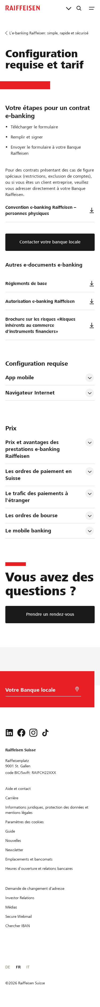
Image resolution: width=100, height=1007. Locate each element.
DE (7, 967)
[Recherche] (79, 8)
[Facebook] (21, 733)
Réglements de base (26, 283)
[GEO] (77, 689)
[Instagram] (33, 733)
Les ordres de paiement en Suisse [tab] (39, 474)
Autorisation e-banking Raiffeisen (40, 301)
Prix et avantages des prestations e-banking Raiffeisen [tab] (33, 449)
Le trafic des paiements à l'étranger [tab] (37, 496)
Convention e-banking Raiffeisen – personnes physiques (40, 210)
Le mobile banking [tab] (28, 531)
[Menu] (92, 8)
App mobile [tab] (19, 377)
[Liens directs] (68, 8)
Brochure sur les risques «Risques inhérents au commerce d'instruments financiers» (40, 325)
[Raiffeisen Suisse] (22, 8)
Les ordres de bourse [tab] (31, 515)
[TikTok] (45, 733)
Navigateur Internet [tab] (30, 393)
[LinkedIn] (9, 733)
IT (27, 967)
